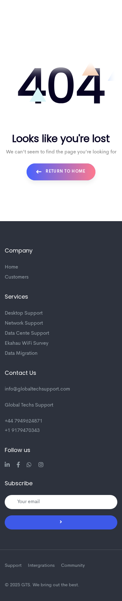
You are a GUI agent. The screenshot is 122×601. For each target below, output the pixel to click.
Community (73, 565)
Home (11, 267)
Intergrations (41, 565)
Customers (16, 277)
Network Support (24, 323)
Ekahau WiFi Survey (26, 343)
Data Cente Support (27, 333)
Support (13, 565)
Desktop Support (24, 313)
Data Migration (21, 353)
